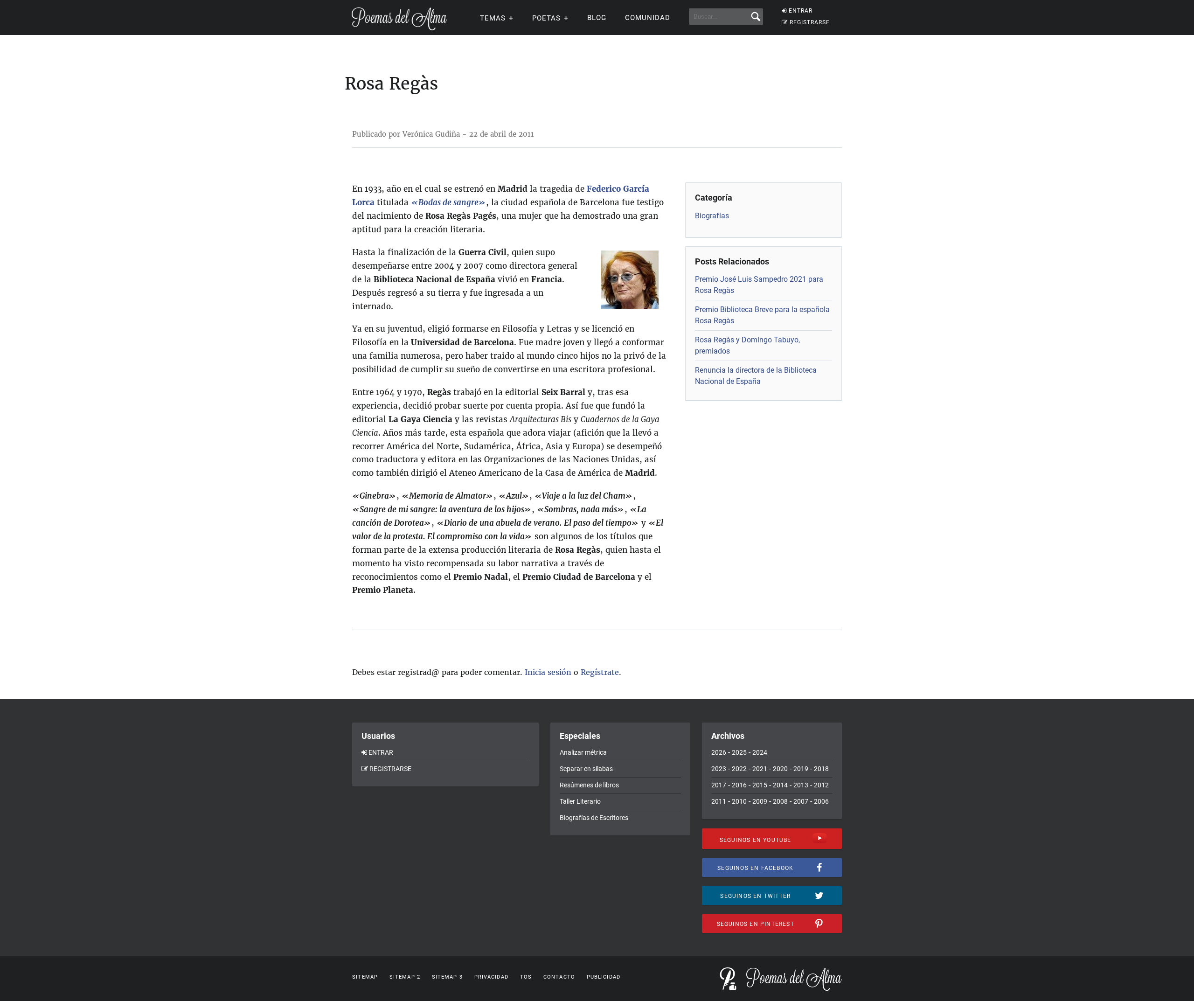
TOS (526, 977)
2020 (780, 768)
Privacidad (491, 977)
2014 (780, 785)
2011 (718, 801)
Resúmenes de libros (589, 785)
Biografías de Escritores (594, 817)
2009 (759, 801)
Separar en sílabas (586, 768)
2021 (759, 768)
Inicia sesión (548, 672)
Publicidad (603, 977)
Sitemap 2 (404, 977)
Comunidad (647, 18)
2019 (800, 768)
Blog (596, 18)
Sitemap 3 (447, 977)
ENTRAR (800, 10)
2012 (821, 785)
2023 (718, 768)
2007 (800, 801)
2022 (739, 768)
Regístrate (600, 672)
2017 (718, 785)
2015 (759, 785)
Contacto (559, 977)
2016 (739, 785)
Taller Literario (580, 801)
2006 (821, 801)
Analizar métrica (583, 752)
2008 (780, 801)
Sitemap (365, 977)
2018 (821, 768)
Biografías (712, 215)
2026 (718, 752)
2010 (739, 801)
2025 (739, 752)
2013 (800, 785)
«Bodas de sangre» (448, 202)
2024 (759, 752)
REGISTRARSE (810, 22)
